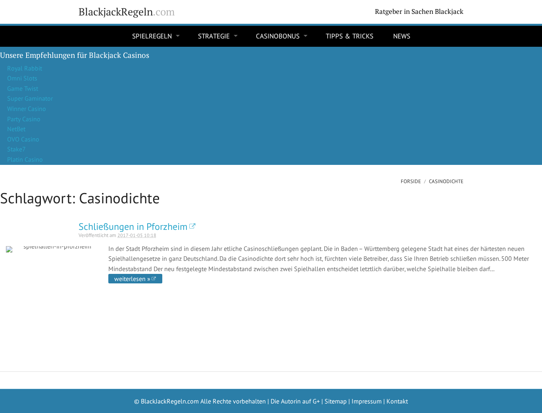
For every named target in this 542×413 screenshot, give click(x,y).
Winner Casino (26, 109)
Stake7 (16, 149)
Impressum (367, 401)
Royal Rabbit (24, 68)
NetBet (16, 129)
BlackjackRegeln (127, 12)
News (401, 36)
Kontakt (397, 401)
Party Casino (23, 119)
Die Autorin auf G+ (295, 401)
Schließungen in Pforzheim (133, 226)
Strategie (214, 36)
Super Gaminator (30, 98)
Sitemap (336, 401)
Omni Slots (22, 78)
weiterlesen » (132, 279)
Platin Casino (25, 159)
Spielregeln (152, 36)
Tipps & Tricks (349, 36)
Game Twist (22, 88)
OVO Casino (23, 139)
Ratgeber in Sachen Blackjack (419, 11)
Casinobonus (278, 36)
